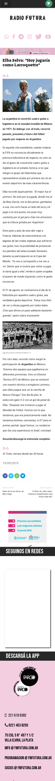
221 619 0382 (16, 715)
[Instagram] (29, 37)
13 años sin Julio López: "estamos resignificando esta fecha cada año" (40, 494)
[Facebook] (13, 37)
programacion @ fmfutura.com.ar (28, 758)
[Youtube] (48, 37)
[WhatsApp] (6, 37)
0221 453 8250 (18, 725)
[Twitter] (38, 37)
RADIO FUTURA (28, 18)
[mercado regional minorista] (27, 542)
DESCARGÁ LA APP (22, 656)
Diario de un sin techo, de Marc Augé (13, 492)
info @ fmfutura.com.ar (21, 748)
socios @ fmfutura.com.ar (23, 767)
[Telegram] (21, 37)
